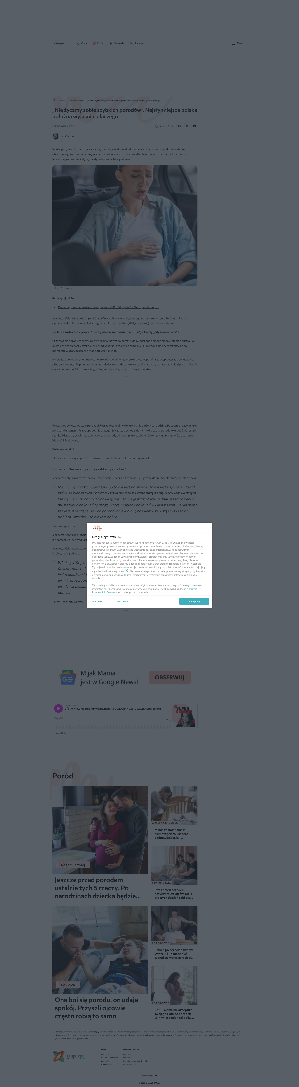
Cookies (111, 592)
